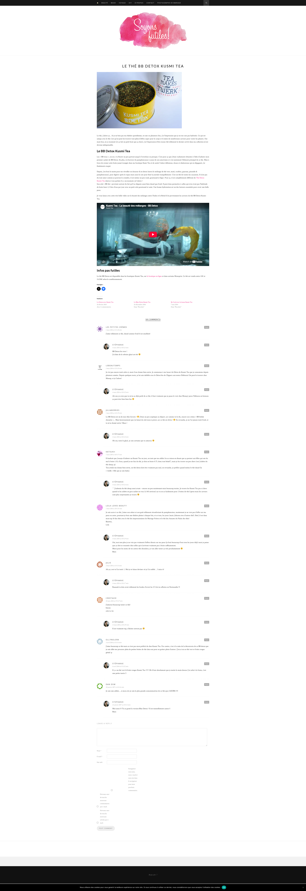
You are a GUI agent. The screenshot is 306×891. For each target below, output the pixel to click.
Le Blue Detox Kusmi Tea (142, 302)
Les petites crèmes (116, 327)
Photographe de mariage (169, 3)
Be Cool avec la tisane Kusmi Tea (181, 302)
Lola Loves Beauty (116, 506)
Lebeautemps (113, 365)
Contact (150, 3)
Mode (113, 3)
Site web (99, 762)
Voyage (122, 3)
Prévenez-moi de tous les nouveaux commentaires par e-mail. (104, 800)
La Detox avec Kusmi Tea (105, 302)
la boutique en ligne (154, 276)
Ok (224, 887)
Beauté (104, 3)
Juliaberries (113, 410)
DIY (130, 3)
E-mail (99, 756)
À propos (139, 3)
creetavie (111, 598)
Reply (206, 327)
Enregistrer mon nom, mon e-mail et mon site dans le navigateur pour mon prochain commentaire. (132, 780)
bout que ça (134, 142)
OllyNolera (112, 639)
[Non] (303, 887)
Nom (99, 751)
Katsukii (110, 452)
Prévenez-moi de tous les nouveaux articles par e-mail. (104, 816)
